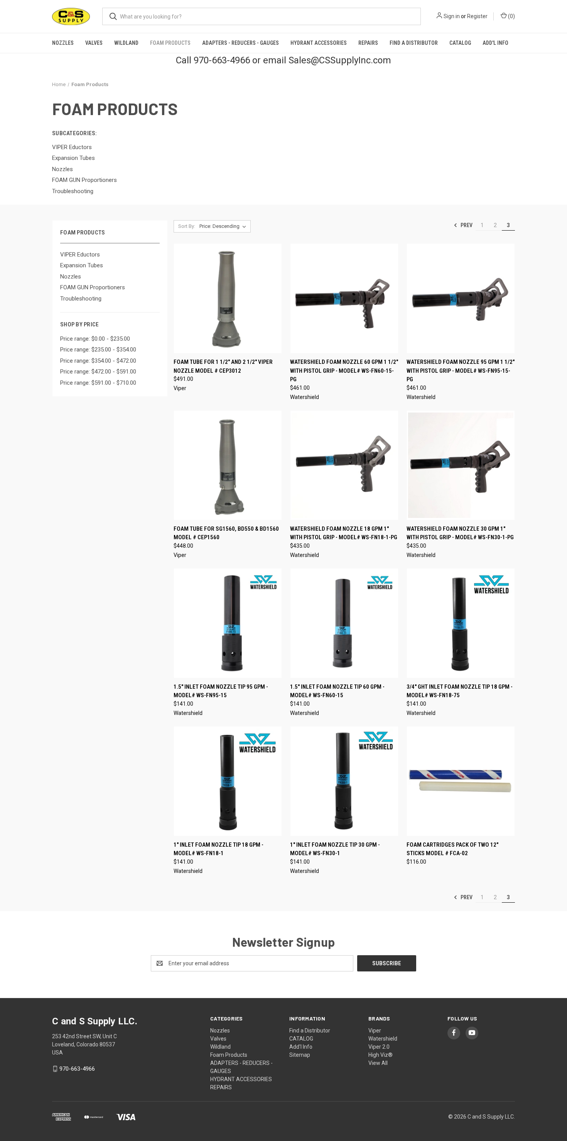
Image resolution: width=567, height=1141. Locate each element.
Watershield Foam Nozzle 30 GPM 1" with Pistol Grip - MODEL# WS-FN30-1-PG (460, 533)
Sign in (452, 16)
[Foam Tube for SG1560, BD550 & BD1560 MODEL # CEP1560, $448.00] (227, 465)
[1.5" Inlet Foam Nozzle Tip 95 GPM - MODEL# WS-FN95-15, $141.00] (227, 623)
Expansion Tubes (81, 265)
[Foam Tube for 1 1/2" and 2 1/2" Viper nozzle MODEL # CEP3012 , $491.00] (227, 298)
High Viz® (380, 1055)
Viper (374, 1030)
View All (378, 1063)
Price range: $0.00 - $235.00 (95, 338)
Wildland (126, 43)
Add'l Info (495, 43)
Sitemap (299, 1055)
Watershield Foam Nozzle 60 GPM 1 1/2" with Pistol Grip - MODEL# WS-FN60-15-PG (344, 370)
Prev (465, 225)
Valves (94, 43)
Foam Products (170, 43)
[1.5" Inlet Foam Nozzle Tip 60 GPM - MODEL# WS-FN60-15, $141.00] (344, 623)
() (511, 16)
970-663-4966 (77, 1068)
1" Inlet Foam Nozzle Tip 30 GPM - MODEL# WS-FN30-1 (335, 849)
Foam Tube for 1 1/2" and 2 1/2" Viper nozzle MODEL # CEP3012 (223, 366)
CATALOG (460, 43)
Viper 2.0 (379, 1047)
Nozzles (63, 43)
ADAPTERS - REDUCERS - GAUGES (240, 43)
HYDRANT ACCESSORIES (318, 43)
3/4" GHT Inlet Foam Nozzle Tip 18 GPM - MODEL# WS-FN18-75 (460, 691)
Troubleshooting (80, 298)
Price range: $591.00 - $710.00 (98, 382)
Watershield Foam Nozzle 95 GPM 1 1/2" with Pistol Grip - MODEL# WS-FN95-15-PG (461, 370)
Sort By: (186, 226)
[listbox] (224, 226)
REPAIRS (368, 43)
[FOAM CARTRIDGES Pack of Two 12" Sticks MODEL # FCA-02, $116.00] (460, 781)
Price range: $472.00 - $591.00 (98, 371)
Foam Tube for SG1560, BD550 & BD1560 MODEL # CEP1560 (226, 533)
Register (477, 16)
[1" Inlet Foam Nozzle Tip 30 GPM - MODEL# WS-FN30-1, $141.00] (344, 781)
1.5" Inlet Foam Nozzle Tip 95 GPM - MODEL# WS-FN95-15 (221, 691)
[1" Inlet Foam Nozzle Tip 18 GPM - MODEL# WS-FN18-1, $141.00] (227, 781)
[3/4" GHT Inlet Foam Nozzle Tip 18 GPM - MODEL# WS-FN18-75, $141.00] (460, 623)
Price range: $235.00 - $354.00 (98, 349)
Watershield (382, 1039)
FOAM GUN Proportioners (92, 287)
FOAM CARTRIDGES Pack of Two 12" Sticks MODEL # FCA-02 (452, 849)
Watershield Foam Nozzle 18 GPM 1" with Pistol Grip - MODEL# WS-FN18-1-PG (343, 533)
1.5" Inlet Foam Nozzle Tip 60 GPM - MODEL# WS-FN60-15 (337, 691)
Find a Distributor (414, 43)
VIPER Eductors (80, 254)
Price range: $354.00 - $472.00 (98, 360)
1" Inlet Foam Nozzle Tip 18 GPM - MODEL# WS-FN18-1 (218, 849)
